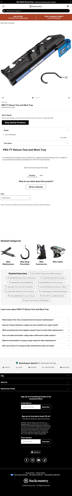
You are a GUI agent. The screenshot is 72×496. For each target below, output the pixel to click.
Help (2, 376)
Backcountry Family (8, 389)
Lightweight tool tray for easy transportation (20, 287)
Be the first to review (8, 107)
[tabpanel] (36, 194)
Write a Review (36, 187)
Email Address (26, 403)
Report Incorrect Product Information (36, 167)
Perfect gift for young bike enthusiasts (53, 296)
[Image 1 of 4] (33, 98)
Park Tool (4, 102)
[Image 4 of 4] (39, 98)
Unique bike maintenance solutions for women (53, 287)
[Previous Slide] (1, 2)
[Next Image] (69, 97)
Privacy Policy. (42, 433)
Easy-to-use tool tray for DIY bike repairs (37, 300)
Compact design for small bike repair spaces (54, 291)
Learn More (63, 137)
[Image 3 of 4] (37, 98)
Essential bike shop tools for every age (51, 282)
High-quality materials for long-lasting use (22, 296)
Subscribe (45, 407)
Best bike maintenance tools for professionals (23, 278)
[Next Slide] (70, 2)
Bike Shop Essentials (8, 23)
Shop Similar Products (15, 122)
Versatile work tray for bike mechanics (22, 282)
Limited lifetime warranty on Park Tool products (20, 291)
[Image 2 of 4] (35, 98)
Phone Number (26, 438)
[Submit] (4, 10)
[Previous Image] (3, 97)
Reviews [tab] (32, 175)
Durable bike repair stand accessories (53, 278)
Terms (36, 433)
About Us (4, 382)
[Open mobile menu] (3, 6)
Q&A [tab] (41, 175)
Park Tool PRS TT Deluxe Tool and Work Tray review (46, 273)
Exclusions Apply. (25, 424)
